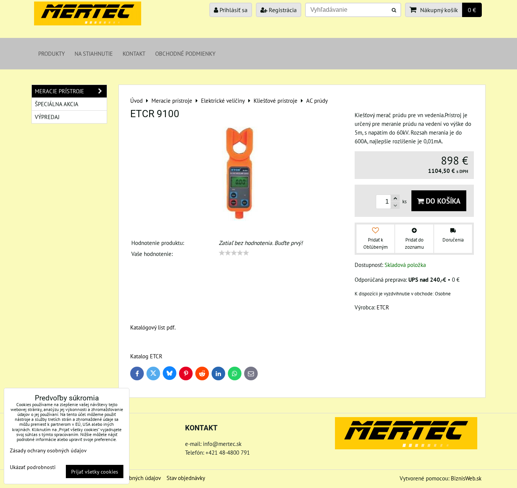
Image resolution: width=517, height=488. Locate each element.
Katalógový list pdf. (153, 327)
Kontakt (134, 53)
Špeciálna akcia (56, 104)
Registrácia (282, 10)
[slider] (234, 253)
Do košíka (442, 201)
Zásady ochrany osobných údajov (48, 450)
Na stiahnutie (94, 53)
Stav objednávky (186, 478)
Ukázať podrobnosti (33, 467)
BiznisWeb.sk (466, 478)
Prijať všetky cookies (94, 471)
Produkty (51, 53)
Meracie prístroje (59, 91)
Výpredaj (47, 117)
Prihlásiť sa (233, 10)
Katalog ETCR (146, 356)
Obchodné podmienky (185, 53)
